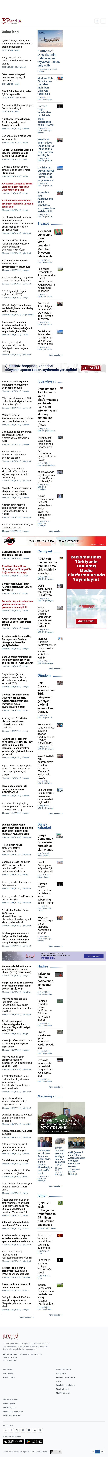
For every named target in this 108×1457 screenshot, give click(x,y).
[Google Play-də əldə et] (34, 1441)
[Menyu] (103, 21)
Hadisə (43, 966)
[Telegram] (28, 1430)
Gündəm (44, 675)
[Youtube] (23, 1430)
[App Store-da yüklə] (13, 1441)
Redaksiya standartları (65, 1385)
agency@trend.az (9, 1360)
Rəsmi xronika (9, 1377)
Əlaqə (58, 1381)
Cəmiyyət (45, 551)
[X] (17, 1430)
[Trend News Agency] (10, 1336)
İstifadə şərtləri (9, 1404)
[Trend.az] (11, 21)
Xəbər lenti (10, 32)
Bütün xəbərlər (54, 355)
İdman (42, 1196)
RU (102, 1452)
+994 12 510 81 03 (10, 1357)
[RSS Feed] (40, 1430)
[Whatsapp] (5, 1430)
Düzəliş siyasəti (62, 1389)
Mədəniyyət (47, 1096)
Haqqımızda (61, 1373)
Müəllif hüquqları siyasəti (13, 1411)
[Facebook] (11, 1430)
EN (93, 1452)
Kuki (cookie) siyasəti (11, 1415)
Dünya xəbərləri (44, 826)
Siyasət (43, 223)
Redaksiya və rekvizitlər (65, 1377)
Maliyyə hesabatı (63, 1393)
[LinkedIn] (34, 1430)
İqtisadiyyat (47, 381)
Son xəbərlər (8, 1373)
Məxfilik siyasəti (9, 1408)
